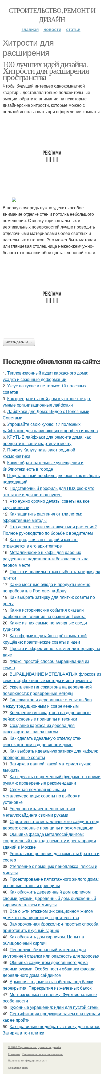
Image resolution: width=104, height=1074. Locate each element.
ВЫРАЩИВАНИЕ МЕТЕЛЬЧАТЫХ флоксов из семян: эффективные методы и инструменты (52, 677)
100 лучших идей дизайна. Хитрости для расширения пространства (46, 70)
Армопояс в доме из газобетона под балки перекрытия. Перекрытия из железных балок (48, 984)
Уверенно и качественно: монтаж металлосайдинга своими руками (39, 811)
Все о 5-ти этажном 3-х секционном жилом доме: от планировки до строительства (48, 914)
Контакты (14, 1054)
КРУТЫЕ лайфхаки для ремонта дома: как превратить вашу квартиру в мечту (47, 440)
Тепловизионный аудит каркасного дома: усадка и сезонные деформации (45, 376)
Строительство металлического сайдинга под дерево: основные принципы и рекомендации (51, 824)
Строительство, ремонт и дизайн (52, 15)
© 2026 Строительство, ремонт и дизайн (34, 1047)
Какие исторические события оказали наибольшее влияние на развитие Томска (44, 613)
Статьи (73, 29)
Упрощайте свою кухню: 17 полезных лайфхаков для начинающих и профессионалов (50, 427)
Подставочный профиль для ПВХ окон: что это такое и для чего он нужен (48, 491)
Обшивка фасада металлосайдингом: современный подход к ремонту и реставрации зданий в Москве (49, 840)
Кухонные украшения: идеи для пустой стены (54, 1007)
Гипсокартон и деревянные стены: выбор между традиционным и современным (47, 703)
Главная (30, 29)
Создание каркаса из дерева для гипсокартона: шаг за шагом (39, 728)
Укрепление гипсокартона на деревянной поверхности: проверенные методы (47, 690)
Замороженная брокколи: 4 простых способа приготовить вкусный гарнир (50, 927)
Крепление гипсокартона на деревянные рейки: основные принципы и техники (47, 715)
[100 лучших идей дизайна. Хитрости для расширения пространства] (52, 200)
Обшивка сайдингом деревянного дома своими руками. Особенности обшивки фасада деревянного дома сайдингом (49, 968)
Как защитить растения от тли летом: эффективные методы (42, 517)
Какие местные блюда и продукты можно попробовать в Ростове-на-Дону (46, 587)
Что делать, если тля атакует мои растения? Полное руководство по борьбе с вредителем (50, 530)
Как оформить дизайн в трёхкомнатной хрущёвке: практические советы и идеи (45, 638)
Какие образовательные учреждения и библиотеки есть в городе (43, 465)
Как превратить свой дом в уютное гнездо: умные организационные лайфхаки (47, 401)
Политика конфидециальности (27, 1060)
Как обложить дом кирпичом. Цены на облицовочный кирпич (43, 940)
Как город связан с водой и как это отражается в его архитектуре (40, 542)
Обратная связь (18, 1067)
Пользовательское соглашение (42, 1054)
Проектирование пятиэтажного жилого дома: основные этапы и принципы (51, 882)
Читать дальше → (19, 342)
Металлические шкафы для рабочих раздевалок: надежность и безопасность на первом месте (46, 558)
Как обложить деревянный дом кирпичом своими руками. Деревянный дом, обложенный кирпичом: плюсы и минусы (49, 898)
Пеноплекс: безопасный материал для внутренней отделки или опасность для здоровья (51, 952)
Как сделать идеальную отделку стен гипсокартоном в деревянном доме (42, 741)
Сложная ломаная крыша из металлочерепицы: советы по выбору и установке (42, 795)
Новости (52, 29)
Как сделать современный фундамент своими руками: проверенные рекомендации (52, 779)
